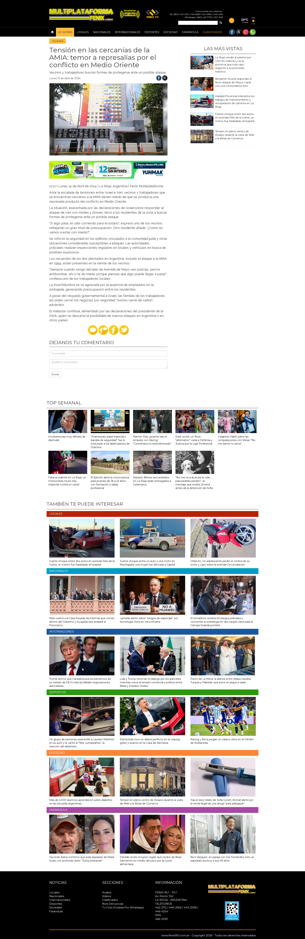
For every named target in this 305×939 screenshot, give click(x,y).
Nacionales (101, 32)
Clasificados (212, 32)
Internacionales (127, 32)
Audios (106, 892)
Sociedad (170, 32)
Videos (106, 896)
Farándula (190, 32)
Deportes (152, 32)
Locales (83, 32)
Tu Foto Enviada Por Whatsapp (123, 907)
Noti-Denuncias (112, 903)
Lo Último (65, 32)
